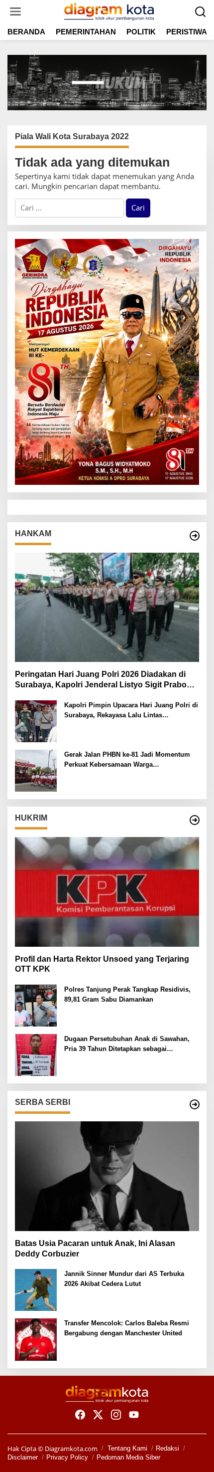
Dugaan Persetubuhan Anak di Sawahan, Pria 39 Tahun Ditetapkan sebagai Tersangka (127, 1044)
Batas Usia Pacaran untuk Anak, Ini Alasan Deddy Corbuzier (95, 1248)
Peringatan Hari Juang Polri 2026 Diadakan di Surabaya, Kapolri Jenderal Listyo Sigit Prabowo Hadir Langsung (106, 680)
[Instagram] (115, 1414)
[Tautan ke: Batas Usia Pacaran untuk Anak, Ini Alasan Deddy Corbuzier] (107, 1176)
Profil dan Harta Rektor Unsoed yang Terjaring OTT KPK (102, 964)
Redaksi (167, 1448)
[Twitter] (98, 1414)
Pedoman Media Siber (128, 1457)
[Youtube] (133, 1414)
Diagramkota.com (70, 1448)
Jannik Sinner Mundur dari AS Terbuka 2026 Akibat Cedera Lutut (124, 1278)
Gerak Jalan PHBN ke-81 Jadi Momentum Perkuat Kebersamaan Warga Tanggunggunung (127, 760)
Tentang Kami (127, 1448)
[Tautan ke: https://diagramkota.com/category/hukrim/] (195, 820)
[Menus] (15, 11)
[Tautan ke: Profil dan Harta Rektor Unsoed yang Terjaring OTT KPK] (107, 892)
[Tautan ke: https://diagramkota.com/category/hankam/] (195, 536)
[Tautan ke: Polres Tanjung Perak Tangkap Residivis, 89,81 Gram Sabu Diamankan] (36, 1005)
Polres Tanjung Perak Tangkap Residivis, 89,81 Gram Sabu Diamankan (127, 994)
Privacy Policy (67, 1457)
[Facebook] (80, 1414)
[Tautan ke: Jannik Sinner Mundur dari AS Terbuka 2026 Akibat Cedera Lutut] (36, 1289)
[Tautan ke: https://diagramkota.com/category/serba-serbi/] (195, 1104)
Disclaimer (22, 1457)
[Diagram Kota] (109, 10)
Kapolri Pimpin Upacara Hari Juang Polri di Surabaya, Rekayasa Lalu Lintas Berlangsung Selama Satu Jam (131, 710)
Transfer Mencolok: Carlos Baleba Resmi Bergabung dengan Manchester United (126, 1328)
